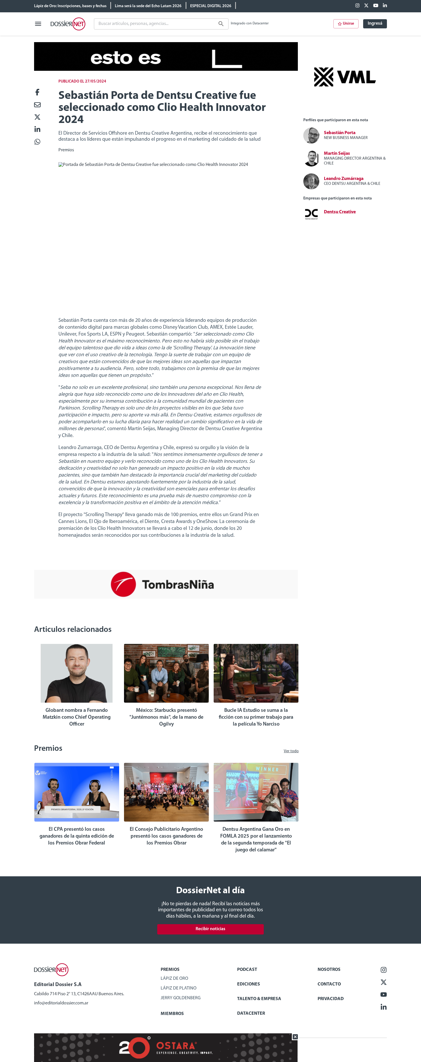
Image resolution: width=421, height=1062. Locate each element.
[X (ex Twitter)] (366, 6)
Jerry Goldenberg (180, 998)
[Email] (37, 105)
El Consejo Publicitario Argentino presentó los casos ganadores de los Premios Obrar (166, 836)
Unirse (348, 23)
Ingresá (375, 23)
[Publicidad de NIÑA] (166, 597)
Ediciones (248, 984)
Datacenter (251, 1013)
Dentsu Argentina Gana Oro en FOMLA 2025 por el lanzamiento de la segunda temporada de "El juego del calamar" (256, 840)
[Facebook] (357, 6)
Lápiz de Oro (174, 978)
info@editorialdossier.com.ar (61, 1003)
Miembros (172, 1014)
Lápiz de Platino (178, 988)
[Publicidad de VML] (345, 110)
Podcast (247, 969)
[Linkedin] (385, 6)
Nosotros (329, 969)
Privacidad (331, 999)
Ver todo (291, 751)
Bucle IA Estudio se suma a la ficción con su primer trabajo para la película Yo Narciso (256, 717)
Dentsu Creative (340, 212)
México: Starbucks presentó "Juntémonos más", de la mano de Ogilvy (166, 717)
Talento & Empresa (259, 999)
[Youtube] (375, 6)
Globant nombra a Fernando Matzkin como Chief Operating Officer (77, 717)
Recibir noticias (210, 929)
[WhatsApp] (37, 142)
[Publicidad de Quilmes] (166, 69)
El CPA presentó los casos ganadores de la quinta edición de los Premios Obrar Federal (77, 836)
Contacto (329, 984)
